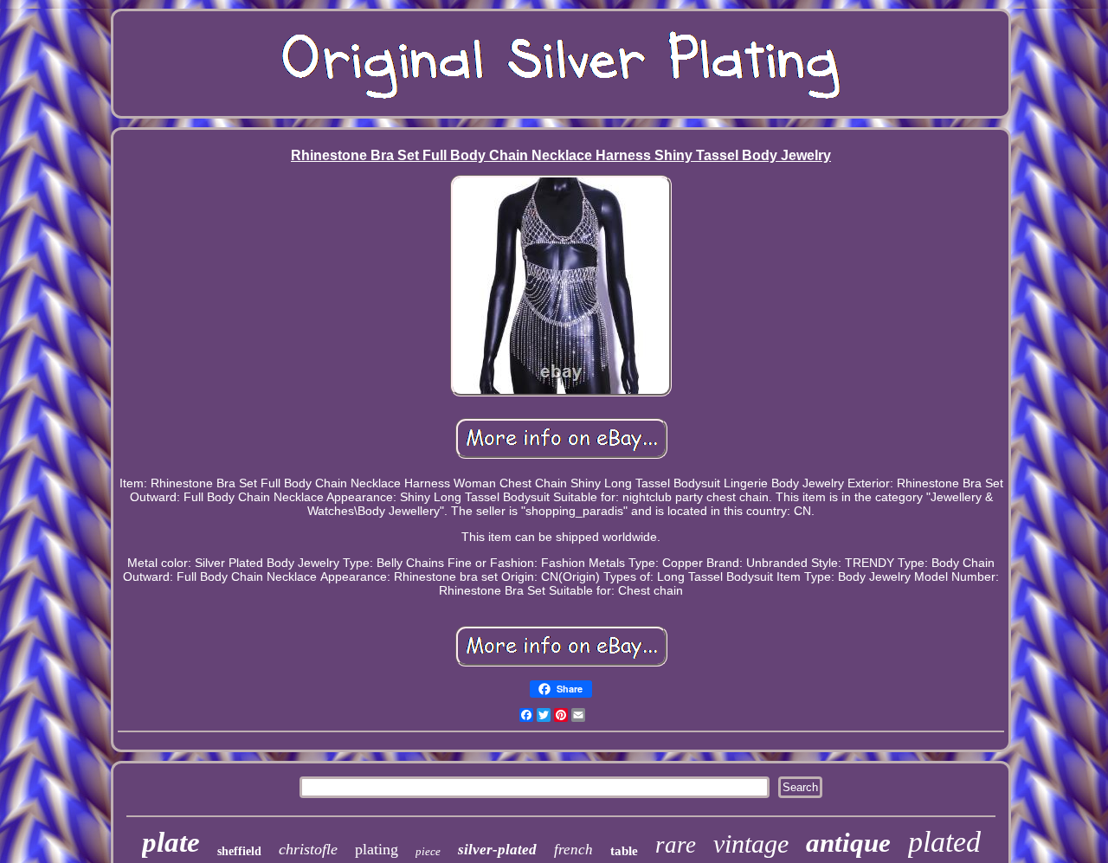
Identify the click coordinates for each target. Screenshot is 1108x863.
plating (376, 849)
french (573, 849)
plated (944, 842)
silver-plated (497, 849)
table (624, 851)
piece (428, 851)
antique (848, 843)
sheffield (239, 851)
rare (675, 845)
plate (171, 842)
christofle (308, 849)
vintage (751, 843)
